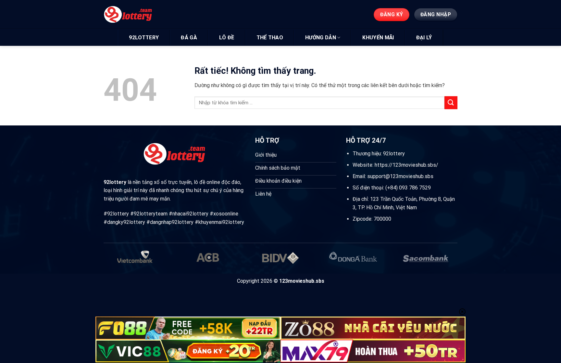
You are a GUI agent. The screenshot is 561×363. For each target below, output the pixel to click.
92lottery (144, 37)
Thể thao (269, 37)
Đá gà (189, 37)
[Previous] (114, 261)
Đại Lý (424, 37)
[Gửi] (450, 102)
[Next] (447, 261)
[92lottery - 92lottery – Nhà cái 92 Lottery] (134, 14)
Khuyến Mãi (378, 37)
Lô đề (226, 37)
